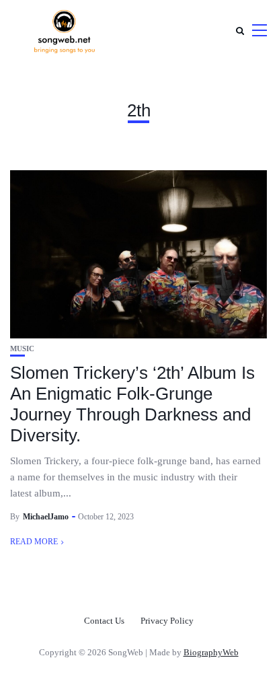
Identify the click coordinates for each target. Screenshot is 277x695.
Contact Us (104, 621)
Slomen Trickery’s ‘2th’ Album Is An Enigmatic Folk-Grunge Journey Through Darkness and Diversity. (132, 404)
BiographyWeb (211, 652)
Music (22, 349)
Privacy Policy (167, 621)
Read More (34, 541)
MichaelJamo (46, 516)
